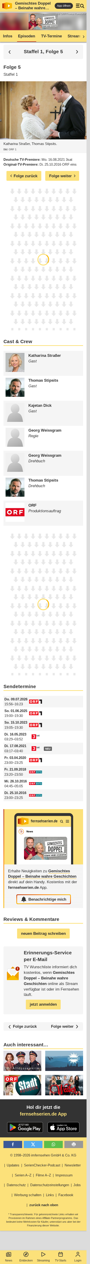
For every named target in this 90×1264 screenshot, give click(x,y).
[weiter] (82, 36)
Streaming (43, 1260)
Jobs (77, 1185)
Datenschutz (16, 1185)
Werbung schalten (27, 1195)
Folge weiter (62, 1026)
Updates (13, 1165)
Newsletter (73, 1165)
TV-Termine (51, 36)
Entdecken (26, 1260)
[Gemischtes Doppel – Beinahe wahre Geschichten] (43, 836)
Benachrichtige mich (47, 899)
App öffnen (64, 5)
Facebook (65, 1195)
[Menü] (80, 6)
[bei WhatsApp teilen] (53, 1144)
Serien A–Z (23, 1175)
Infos (7, 36)
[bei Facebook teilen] (12, 1144)
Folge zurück (25, 1026)
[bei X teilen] (33, 1144)
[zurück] (9, 51)
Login (77, 1260)
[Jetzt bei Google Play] (25, 1127)
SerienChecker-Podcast (42, 1165)
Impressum (64, 1175)
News (8, 1260)
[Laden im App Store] (63, 1127)
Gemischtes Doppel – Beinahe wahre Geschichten (33, 8)
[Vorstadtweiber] (64, 1085)
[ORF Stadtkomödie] (22, 1085)
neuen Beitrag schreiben (43, 933)
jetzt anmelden (43, 1004)
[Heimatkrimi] (64, 1061)
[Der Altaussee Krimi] (22, 1061)
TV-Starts (60, 1260)
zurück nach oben (43, 1205)
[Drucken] (73, 1144)
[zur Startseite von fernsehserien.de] (7, 5)
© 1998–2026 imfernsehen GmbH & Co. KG (43, 1155)
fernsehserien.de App (43, 1113)
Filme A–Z (43, 1175)
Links (50, 1195)
